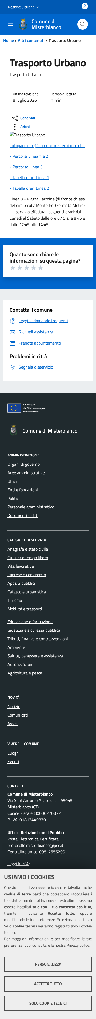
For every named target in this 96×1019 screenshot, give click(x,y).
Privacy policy (77, 945)
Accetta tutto (48, 984)
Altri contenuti (31, 40)
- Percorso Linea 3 (26, 167)
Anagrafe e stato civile (27, 549)
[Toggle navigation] (10, 24)
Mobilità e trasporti (24, 609)
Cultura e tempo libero (27, 557)
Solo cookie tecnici (48, 1003)
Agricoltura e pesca (24, 673)
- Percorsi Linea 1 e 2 (29, 156)
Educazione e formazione (30, 621)
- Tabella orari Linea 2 (29, 188)
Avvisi (12, 723)
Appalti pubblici (21, 583)
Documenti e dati (22, 515)
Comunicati (17, 715)
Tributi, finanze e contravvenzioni (37, 638)
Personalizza (48, 964)
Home (8, 40)
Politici (13, 498)
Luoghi (13, 753)
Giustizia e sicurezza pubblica (33, 630)
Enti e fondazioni (22, 490)
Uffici (12, 481)
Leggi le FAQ (18, 863)
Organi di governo (23, 464)
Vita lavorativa (20, 566)
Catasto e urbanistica (26, 592)
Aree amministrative (26, 472)
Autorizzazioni (20, 664)
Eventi (13, 761)
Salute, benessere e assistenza (35, 656)
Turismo (14, 600)
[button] (24, 7)
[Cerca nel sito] (82, 24)
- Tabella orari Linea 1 (29, 177)
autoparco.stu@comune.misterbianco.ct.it (47, 145)
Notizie (13, 706)
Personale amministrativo (30, 507)
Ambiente (16, 647)
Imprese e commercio (26, 574)
